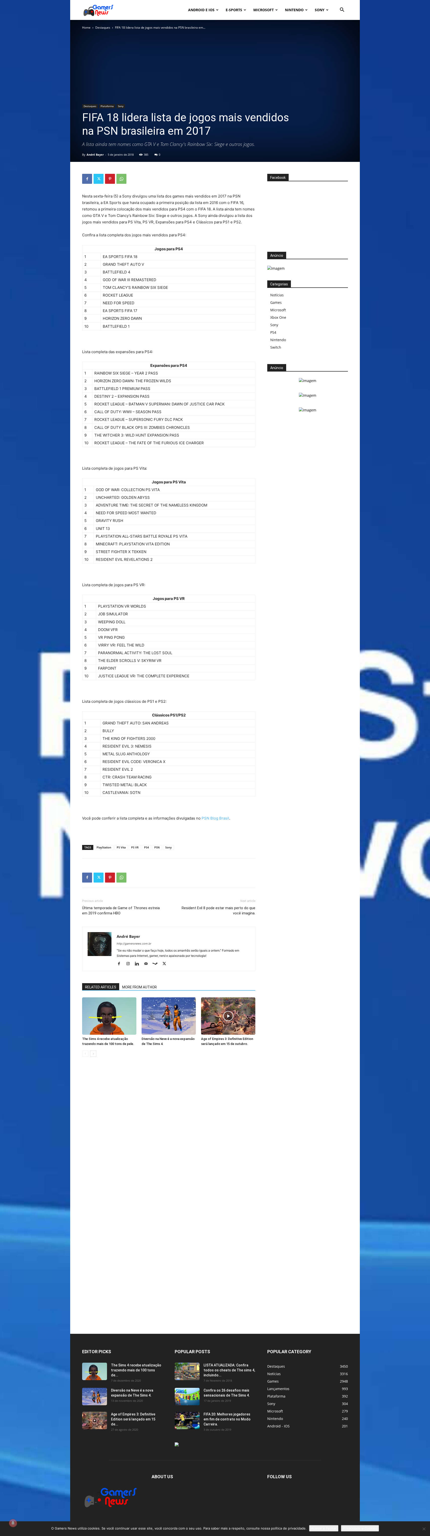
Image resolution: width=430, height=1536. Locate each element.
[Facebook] (87, 179)
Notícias (277, 295)
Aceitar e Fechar (323, 1528)
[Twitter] (99, 179)
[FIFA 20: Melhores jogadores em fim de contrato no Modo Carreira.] (187, 1420)
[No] (423, 1528)
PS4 (146, 847)
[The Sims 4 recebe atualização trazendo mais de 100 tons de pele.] (109, 1016)
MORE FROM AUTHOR (139, 987)
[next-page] (93, 1054)
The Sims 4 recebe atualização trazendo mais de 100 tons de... (136, 1370)
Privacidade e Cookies (360, 1528)
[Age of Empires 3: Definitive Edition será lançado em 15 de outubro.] (228, 1016)
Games (276, 302)
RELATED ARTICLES (100, 987)
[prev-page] (85, 1054)
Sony (319, 9)
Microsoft (263, 9)
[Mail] (148, 964)
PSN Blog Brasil (215, 818)
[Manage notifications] (13, 1523)
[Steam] (157, 964)
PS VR (135, 847)
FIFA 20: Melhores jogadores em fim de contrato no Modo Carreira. (227, 1419)
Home (86, 27)
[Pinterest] (110, 179)
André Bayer (95, 154)
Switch (275, 347)
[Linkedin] (139, 964)
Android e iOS (201, 9)
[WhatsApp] (121, 179)
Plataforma (107, 106)
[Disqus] (168, 1136)
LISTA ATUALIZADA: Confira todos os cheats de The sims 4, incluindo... (229, 1370)
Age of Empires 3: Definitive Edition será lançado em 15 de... (133, 1419)
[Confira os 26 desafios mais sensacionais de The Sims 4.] (187, 1396)
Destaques (102, 27)
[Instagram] (130, 964)
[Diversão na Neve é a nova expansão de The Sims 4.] (169, 1016)
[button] (342, 10)
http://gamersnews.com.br (134, 943)
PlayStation (104, 847)
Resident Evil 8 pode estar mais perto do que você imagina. (218, 910)
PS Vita (121, 847)
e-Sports (234, 9)
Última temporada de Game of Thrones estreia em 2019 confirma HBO (121, 910)
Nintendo (294, 9)
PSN (157, 847)
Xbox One (278, 317)
